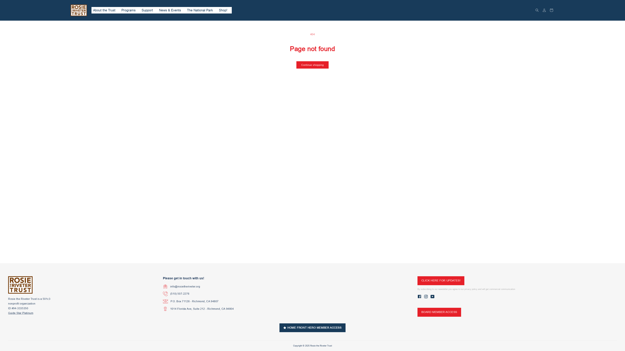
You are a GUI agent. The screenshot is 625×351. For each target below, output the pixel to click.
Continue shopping (312, 65)
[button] (537, 10)
